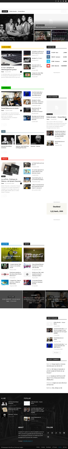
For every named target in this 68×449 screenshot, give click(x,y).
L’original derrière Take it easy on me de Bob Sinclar (15, 266)
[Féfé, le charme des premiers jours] (51, 21)
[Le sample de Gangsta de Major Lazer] (11, 255)
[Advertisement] (46, 6)
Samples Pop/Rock (40, 34)
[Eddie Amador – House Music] (57, 107)
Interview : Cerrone (35, 146)
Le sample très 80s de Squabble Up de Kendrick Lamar (34, 256)
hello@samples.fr (28, 441)
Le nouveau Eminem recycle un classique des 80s (37, 282)
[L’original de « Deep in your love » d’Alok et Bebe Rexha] (4, 282)
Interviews (4, 143)
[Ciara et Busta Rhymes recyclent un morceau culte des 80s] (27, 266)
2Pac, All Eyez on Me (57, 388)
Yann (2, 71)
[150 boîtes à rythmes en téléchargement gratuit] (59, 35)
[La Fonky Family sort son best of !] (27, 164)
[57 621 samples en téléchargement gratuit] (11, 58)
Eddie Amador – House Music (17, 11)
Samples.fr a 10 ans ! (37, 58)
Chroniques (4, 105)
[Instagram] (58, 1)
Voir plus (56, 352)
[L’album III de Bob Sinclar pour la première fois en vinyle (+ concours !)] (27, 186)
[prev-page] (2, 81)
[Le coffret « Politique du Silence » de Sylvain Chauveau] (11, 169)
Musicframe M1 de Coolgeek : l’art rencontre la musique (37, 110)
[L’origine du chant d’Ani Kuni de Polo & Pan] (27, 74)
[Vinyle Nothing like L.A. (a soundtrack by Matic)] (27, 179)
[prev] (62, 11)
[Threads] (48, 436)
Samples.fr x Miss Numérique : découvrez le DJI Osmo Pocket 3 (37, 102)
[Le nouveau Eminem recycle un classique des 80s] (27, 282)
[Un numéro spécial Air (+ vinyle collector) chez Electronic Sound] (27, 171)
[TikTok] (56, 432)
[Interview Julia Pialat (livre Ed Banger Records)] (22, 139)
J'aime (65, 52)
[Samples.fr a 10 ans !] (17, 27)
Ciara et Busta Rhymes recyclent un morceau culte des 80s (37, 266)
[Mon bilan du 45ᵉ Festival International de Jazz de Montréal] (27, 118)
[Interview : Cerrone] (37, 139)
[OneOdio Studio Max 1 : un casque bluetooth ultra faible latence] (27, 93)
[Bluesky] (64, 432)
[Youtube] (66, 1)
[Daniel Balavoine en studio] (11, 98)
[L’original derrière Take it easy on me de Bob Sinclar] (4, 266)
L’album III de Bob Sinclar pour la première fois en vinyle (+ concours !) (38, 186)
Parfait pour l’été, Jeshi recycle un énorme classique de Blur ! (38, 274)
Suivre (65, 57)
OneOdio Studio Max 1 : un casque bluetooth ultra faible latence (37, 94)
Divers (3, 35)
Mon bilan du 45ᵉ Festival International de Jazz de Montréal (38, 118)
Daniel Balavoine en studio (10, 108)
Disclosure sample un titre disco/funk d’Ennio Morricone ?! (16, 274)
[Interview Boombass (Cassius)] (8, 139)
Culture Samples (5, 64)
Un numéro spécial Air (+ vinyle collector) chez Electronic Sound (38, 171)
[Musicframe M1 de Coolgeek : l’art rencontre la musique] (27, 110)
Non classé (49, 114)
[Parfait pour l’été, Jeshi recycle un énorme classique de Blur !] (27, 274)
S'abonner (64, 65)
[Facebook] (56, 1)
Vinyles (3, 176)
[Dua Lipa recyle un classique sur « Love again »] (42, 35)
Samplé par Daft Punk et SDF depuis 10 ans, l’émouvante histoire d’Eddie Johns (56, 377)
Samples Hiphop (40, 25)
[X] (61, 1)
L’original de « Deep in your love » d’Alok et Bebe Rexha (15, 282)
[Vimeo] (63, 1)
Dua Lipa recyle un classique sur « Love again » (37, 66)
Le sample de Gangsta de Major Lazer (11, 257)
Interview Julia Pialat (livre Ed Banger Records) (22, 147)
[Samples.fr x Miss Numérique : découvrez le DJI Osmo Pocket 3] (27, 101)
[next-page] (5, 81)
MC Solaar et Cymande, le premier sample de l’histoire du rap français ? (56, 371)
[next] (65, 11)
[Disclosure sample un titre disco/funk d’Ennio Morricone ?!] (4, 274)
